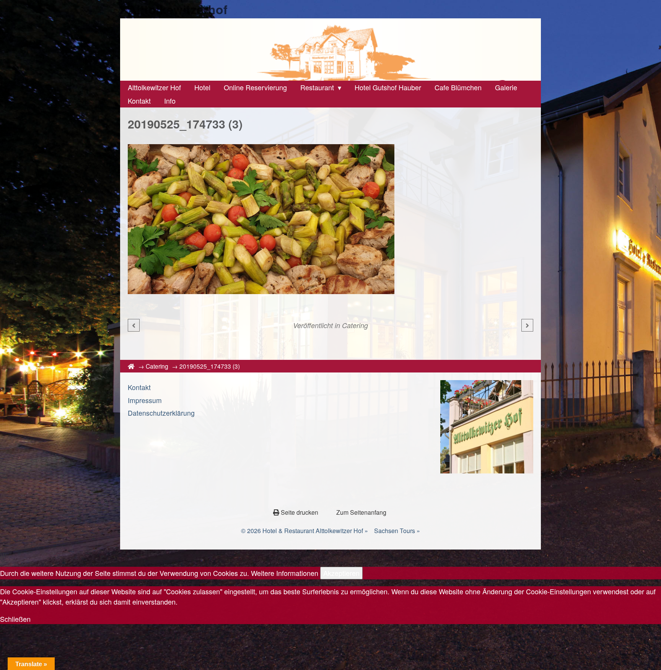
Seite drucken (299, 512)
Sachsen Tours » (397, 530)
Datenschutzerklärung (161, 413)
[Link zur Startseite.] (330, 49)
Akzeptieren (341, 573)
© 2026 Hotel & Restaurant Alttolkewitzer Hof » (304, 530)
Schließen (15, 619)
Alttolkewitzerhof (178, 9)
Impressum (145, 400)
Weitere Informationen (284, 573)
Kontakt (139, 387)
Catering (355, 325)
